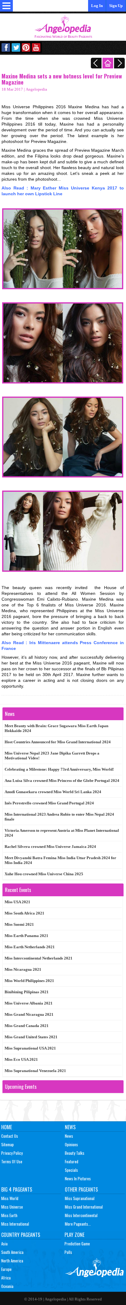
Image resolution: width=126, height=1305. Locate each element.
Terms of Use (11, 1161)
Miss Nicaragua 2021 (23, 969)
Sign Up (116, 5)
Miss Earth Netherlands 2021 (30, 947)
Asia (4, 1244)
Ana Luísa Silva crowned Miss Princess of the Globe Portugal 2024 (62, 780)
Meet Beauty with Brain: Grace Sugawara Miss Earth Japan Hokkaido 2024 (56, 728)
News (70, 1127)
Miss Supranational (79, 1198)
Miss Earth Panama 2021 (26, 935)
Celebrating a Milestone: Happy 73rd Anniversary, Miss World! (59, 769)
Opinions (71, 1144)
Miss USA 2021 (17, 902)
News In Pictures (78, 1178)
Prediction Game (77, 1244)
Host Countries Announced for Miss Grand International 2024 (58, 742)
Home (6, 1127)
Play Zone (74, 1234)
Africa (6, 1278)
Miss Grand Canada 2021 (27, 1025)
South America (12, 1252)
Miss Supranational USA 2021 (30, 1048)
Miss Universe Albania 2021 (29, 1003)
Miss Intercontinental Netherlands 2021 (38, 958)
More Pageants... (78, 1224)
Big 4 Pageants (16, 1189)
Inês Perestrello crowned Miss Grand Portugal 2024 (49, 803)
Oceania (7, 1286)
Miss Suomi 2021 (19, 924)
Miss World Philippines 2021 (29, 980)
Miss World (9, 1198)
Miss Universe (12, 1207)
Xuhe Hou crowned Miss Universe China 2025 (44, 874)
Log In (97, 5)
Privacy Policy (12, 1153)
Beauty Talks (74, 1153)
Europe (6, 1269)
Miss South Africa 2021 (24, 913)
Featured (71, 1161)
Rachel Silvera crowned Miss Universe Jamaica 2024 (50, 846)
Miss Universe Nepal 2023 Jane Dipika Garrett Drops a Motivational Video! (52, 755)
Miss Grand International (84, 1207)
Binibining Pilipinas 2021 (27, 992)
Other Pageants (81, 1189)
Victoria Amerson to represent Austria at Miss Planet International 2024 (62, 833)
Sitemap (7, 1144)
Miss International (15, 1224)
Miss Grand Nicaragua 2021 (29, 1014)
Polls (68, 1252)
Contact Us (9, 1136)
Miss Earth (9, 1215)
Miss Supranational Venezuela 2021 (35, 1070)
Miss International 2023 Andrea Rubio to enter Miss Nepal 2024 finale (59, 816)
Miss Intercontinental (81, 1215)
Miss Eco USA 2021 (21, 1059)
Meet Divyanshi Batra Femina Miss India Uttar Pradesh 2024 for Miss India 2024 (60, 860)
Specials (71, 1170)
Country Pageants (20, 1234)
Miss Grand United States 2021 (31, 1037)
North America (12, 1261)
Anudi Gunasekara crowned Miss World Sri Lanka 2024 (53, 792)
